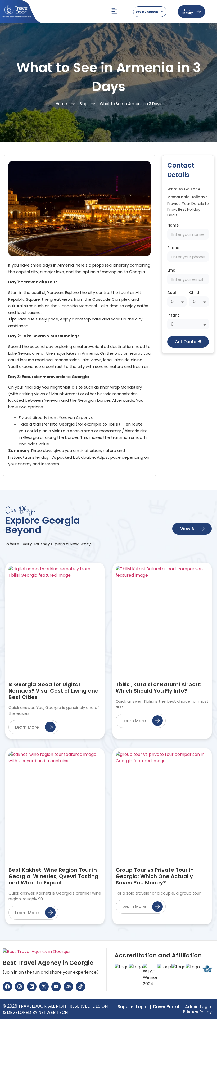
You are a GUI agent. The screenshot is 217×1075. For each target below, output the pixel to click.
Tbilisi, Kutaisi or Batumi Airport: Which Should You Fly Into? (158, 687)
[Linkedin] (32, 986)
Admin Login (198, 1006)
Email (172, 270)
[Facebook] (7, 986)
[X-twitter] (44, 986)
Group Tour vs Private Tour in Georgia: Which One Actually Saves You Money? (155, 876)
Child (194, 293)
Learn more (27, 727)
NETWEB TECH (53, 1012)
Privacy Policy (197, 1012)
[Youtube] (56, 986)
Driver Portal (166, 1006)
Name (173, 225)
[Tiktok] (80, 986)
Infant (173, 315)
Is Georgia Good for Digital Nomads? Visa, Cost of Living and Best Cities (53, 691)
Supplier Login (132, 1006)
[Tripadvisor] (68, 986)
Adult (172, 293)
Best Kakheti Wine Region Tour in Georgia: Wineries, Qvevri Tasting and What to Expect (53, 876)
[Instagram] (19, 986)
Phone (173, 248)
